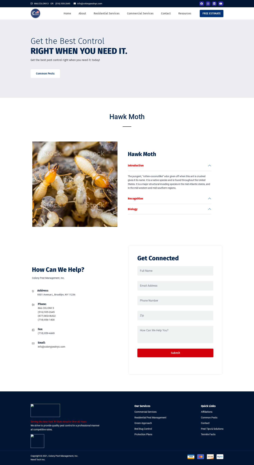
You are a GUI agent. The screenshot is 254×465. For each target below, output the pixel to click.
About (82, 13)
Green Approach (143, 423)
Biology (132, 209)
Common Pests (45, 73)
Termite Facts (208, 434)
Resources (184, 13)
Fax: (40, 329)
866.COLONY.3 (41, 3)
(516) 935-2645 (62, 3)
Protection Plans (143, 434)
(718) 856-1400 (46, 319)
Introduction (136, 165)
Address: (43, 290)
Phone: (42, 304)
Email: (41, 342)
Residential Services (106, 13)
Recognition (135, 198)
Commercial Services (140, 13)
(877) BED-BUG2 (47, 316)
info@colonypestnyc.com (89, 3)
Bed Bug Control (143, 428)
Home (67, 13)
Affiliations (206, 411)
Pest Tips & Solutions (212, 428)
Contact (166, 13)
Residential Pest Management (150, 417)
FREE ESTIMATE (212, 13)
